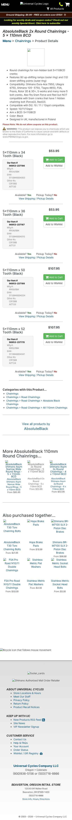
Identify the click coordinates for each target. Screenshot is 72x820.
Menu (7, 41)
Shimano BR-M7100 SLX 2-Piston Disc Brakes (60, 547)
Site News (19, 723)
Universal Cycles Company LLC (36, 766)
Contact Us (19, 739)
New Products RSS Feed (27, 719)
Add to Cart (56, 159)
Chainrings (23, 41)
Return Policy (20, 703)
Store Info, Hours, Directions (36, 799)
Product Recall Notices (26, 707)
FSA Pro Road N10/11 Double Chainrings (12, 584)
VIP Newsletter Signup (26, 726)
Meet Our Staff (21, 696)
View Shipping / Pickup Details (36, 198)
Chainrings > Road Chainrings (23, 397)
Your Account (21, 746)
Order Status (20, 749)
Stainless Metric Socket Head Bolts (60, 584)
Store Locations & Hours (27, 693)
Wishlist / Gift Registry (26, 753)
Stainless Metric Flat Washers (36, 582)
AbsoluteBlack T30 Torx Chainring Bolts (12, 546)
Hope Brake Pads (36, 544)
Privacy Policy (21, 700)
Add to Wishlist (54, 165)
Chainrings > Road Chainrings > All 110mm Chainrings (36, 407)
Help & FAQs (20, 742)
